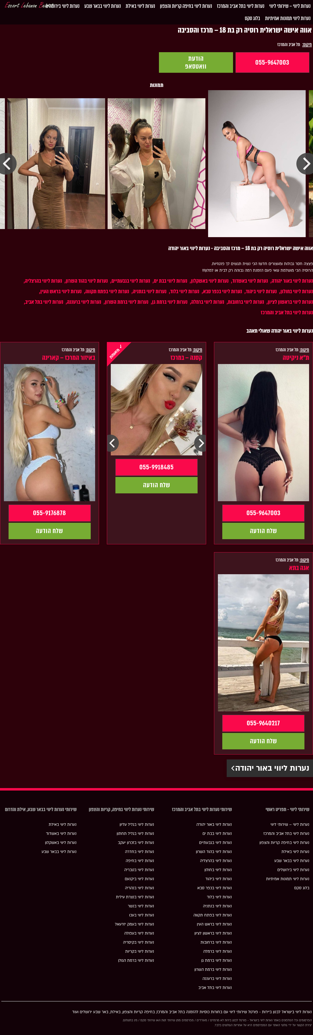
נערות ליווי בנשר (141, 906)
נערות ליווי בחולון (296, 291)
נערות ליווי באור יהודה (292, 281)
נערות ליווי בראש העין (61, 291)
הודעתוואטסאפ (196, 62)
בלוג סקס (252, 18)
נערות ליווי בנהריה (139, 888)
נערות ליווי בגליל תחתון (135, 833)
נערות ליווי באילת (140, 6)
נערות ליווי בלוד (184, 291)
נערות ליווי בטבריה (139, 870)
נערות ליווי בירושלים (62, 6)
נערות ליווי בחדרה (139, 851)
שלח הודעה (263, 531)
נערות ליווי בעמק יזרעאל (134, 924)
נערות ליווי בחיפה (140, 861)
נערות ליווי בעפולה (139, 933)
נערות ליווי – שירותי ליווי (290, 6)
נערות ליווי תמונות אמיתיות (288, 18)
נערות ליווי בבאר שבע (102, 6)
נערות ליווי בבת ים (170, 281)
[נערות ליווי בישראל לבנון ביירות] (29, 6)
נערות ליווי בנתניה (150, 291)
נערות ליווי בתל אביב (44, 302)
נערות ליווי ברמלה (207, 302)
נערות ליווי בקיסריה (138, 942)
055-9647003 (272, 62)
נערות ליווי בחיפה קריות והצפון (186, 6)
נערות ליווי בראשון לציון (290, 302)
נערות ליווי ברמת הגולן (136, 960)
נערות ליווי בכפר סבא (222, 291)
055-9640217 (263, 723)
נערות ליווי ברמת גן (170, 302)
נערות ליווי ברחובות (246, 302)
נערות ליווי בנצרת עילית (135, 897)
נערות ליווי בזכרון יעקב (136, 842)
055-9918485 (156, 467)
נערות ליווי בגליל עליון (137, 824)
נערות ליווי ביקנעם (139, 879)
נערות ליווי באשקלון (210, 281)
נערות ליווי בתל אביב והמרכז (240, 6)
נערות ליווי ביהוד (261, 291)
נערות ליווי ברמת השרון (126, 302)
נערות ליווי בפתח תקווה (107, 291)
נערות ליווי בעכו (141, 915)
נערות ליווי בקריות (139, 951)
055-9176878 (49, 513)
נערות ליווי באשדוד (250, 281)
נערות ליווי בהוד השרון (87, 281)
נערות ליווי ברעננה (84, 302)
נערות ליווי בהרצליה (43, 281)
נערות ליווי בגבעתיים (131, 281)
